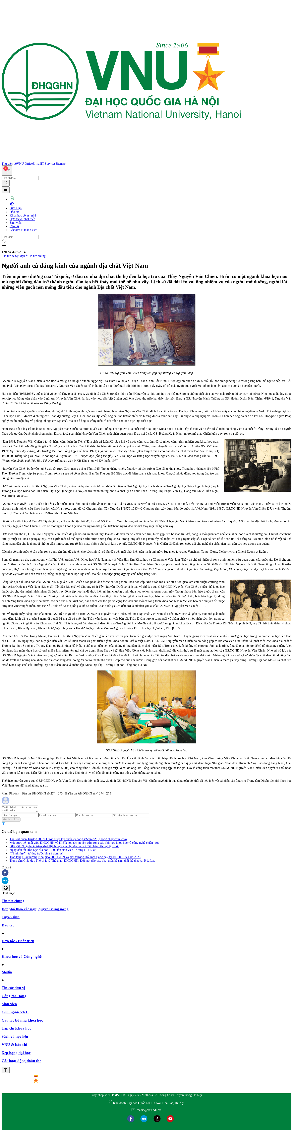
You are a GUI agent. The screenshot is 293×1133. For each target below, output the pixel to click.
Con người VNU (15, 1012)
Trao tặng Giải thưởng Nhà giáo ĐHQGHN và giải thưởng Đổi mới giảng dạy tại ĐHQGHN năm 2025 (75, 857)
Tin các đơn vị (13, 988)
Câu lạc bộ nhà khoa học (22, 1020)
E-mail (37, 163)
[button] (146, 873)
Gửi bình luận (11, 819)
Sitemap (60, 163)
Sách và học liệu (15, 1036)
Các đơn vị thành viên (23, 229)
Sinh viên (16, 222)
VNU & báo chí (14, 1044)
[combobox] (7, 170)
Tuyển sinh (11, 917)
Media (7, 972)
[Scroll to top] (6, 1070)
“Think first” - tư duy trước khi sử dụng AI (36, 853)
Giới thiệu (16, 208)
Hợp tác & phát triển (22, 219)
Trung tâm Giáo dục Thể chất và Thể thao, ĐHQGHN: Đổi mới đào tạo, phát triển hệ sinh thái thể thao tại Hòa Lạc (82, 860)
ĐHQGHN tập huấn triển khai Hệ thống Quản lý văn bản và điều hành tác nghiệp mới (64, 846)
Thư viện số (9, 163)
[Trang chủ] (121, 160)
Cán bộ (14, 226)
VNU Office (25, 163)
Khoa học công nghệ (23, 215)
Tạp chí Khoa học (16, 1028)
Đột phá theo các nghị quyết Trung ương (35, 909)
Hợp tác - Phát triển (18, 941)
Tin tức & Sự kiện (13, 256)
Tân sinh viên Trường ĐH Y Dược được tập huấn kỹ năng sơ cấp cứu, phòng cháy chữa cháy (68, 839)
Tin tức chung (37, 256)
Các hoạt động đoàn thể (21, 1061)
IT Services (48, 163)
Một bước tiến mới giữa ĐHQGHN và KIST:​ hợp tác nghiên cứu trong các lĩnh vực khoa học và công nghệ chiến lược (84, 842)
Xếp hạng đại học (16, 1053)
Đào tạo (15, 212)
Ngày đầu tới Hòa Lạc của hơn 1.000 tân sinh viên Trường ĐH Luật (52, 849)
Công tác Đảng (14, 996)
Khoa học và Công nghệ (21, 956)
